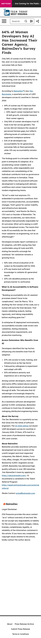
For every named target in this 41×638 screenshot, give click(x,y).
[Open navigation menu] (4, 21)
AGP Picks (6, 4)
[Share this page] (37, 21)
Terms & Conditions (20, 634)
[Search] (26, 21)
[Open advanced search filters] (31, 21)
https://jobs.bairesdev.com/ (14, 475)
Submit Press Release (20, 629)
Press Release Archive (24, 624)
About (9, 624)
